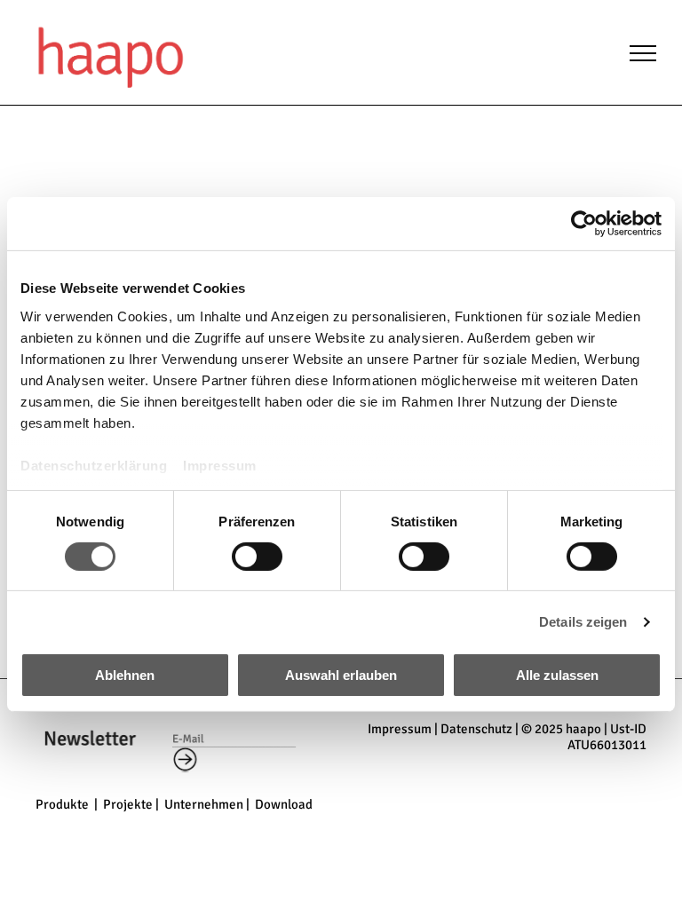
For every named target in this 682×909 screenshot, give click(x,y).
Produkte (62, 804)
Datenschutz (476, 729)
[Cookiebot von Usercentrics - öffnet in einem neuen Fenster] (584, 223)
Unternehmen (203, 804)
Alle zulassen (557, 675)
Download (284, 804)
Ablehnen (125, 675)
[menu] (643, 53)
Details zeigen (583, 621)
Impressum (220, 464)
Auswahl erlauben (341, 675)
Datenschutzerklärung (93, 464)
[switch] (257, 556)
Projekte (128, 804)
